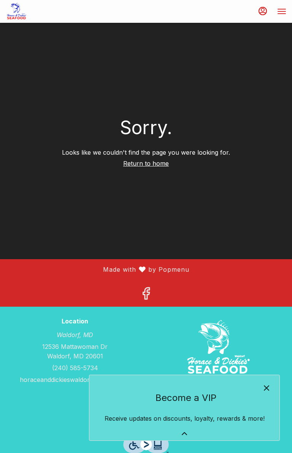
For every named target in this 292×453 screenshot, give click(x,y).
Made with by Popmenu (97, 270)
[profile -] (262, 11)
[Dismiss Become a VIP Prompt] (266, 388)
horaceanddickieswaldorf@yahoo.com (75, 379)
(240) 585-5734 (75, 368)
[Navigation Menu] (281, 11)
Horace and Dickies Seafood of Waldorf (217, 348)
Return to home (146, 163)
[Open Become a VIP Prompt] (184, 433)
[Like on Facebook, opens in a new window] (146, 296)
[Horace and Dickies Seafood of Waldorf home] (40, 11)
